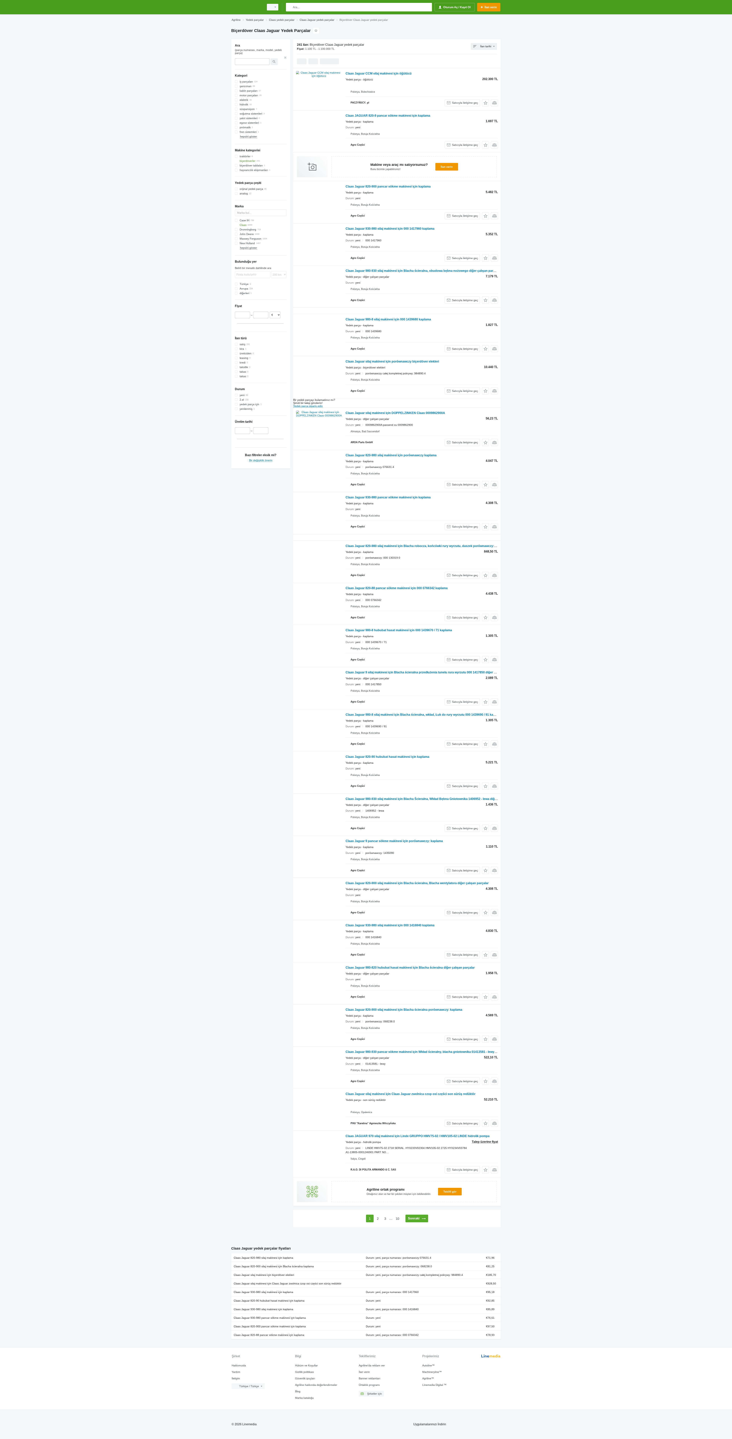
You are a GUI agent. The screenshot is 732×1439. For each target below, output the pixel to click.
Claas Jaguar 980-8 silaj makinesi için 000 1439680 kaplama (388, 319)
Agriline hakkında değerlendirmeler (316, 1384)
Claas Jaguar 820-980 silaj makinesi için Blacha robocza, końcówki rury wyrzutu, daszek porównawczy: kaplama (426, 546)
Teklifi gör (449, 1191)
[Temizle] (285, 57)
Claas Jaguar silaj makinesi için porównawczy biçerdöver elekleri (392, 361)
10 (397, 1219)
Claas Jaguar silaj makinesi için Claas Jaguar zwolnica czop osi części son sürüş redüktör (410, 1094)
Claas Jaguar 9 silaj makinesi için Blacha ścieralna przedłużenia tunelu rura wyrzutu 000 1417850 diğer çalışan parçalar (431, 672)
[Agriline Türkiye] (247, 7)
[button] (485, 102)
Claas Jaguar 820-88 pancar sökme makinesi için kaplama (269, 1334)
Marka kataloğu (304, 1397)
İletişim (236, 1378)
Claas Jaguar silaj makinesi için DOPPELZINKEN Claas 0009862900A (395, 413)
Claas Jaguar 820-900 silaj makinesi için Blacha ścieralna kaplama (274, 1266)
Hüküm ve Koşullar (306, 1365)
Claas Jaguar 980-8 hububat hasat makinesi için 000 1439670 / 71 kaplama (399, 630)
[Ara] (289, 7)
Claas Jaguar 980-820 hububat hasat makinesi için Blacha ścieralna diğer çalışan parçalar (410, 967)
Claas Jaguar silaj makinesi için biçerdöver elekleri (264, 1274)
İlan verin (447, 166)
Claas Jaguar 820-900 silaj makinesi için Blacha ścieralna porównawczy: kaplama (404, 1009)
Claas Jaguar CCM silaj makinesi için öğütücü (379, 73)
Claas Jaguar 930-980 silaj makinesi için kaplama (263, 1292)
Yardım (236, 1371)
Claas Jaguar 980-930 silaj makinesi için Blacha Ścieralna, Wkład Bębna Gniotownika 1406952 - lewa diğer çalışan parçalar (433, 799)
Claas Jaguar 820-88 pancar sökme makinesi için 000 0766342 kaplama (397, 588)
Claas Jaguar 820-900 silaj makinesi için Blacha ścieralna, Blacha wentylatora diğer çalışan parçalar (417, 883)
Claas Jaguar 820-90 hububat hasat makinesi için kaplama (387, 756)
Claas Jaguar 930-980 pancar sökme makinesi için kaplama (388, 497)
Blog (297, 1391)
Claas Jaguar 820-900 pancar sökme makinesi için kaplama (388, 186)
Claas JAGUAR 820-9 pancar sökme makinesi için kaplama (388, 115)
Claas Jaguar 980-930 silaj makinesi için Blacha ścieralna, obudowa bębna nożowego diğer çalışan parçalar (423, 270)
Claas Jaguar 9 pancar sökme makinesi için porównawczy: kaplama (394, 841)
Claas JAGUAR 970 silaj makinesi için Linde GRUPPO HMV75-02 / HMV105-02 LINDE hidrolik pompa (418, 1136)
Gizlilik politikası (304, 1371)
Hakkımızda (239, 1365)
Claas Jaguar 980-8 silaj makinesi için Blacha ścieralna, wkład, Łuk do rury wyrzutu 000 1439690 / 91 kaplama (424, 714)
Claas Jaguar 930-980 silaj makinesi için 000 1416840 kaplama (390, 925)
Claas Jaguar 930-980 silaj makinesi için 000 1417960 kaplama (390, 228)
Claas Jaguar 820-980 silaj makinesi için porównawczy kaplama (391, 455)
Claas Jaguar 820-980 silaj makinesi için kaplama (263, 1257)
